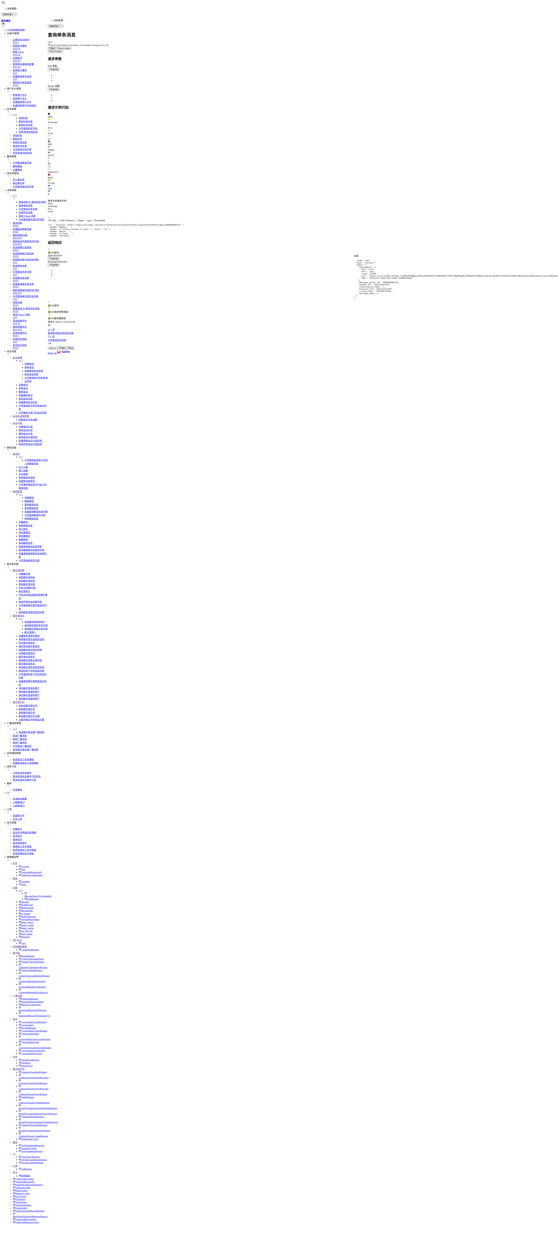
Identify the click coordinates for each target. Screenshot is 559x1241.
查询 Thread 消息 (27, 216)
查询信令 (17, 839)
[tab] (303, 115)
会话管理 (17, 358)
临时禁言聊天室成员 (29, 646)
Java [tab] (50, 209)
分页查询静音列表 (22, 163)
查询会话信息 (31, 374)
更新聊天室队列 (27, 712)
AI (14, 1154)
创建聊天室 (24, 574)
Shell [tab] (50, 203)
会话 (15, 1019)
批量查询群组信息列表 (36, 511)
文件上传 (17, 819)
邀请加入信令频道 (22, 846)
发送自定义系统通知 (23, 759)
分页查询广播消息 (22, 746)
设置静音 (17, 170)
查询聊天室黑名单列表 (36, 629)
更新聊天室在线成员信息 (31, 639)
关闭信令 (17, 836)
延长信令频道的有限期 (24, 832)
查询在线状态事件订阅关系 (27, 776)
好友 (15, 1057)
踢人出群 (23, 470)
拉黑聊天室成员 (27, 653)
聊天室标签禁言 (27, 657)
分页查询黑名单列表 (23, 186)
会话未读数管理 (21, 416)
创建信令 (17, 829)
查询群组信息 (31, 508)
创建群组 (29, 497)
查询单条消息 (26, 205)
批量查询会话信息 (33, 371)
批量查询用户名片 (22, 102)
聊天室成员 (18, 616)
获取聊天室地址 (27, 577)
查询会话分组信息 (28, 437)
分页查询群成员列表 (34, 515)
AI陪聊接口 (19, 802)
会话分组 (17, 423)
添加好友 (23, 118)
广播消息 (17, 996)
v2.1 (15, 114)
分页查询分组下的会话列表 (33, 413)
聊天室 (16, 953)
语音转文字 (18, 815)
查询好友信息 (26, 125)
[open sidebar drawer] (3, 2)
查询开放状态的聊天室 (30, 602)
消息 (15, 888)
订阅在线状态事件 (22, 773)
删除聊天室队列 (27, 709)
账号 (15, 863)
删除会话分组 (26, 433)
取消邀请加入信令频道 (24, 850)
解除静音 (17, 166)
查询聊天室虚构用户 (34, 622)
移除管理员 (24, 536)
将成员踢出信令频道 (23, 853)
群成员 (16, 454)
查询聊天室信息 (27, 581)
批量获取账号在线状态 (24, 105)
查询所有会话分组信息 (30, 444)
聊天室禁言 (24, 591)
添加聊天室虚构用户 (29, 688)
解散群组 (29, 501)
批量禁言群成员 (27, 481)
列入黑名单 (18, 179)
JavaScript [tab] (52, 206)
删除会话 (23, 392)
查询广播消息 (20, 742)
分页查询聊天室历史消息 (31, 219)
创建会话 (29, 364)
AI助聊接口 (19, 806)
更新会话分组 (26, 430)
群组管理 (17, 491)
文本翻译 (17, 790)
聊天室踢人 (30, 632)
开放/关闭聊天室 (27, 588)
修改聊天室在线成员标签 (31, 667)
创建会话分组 (26, 426)
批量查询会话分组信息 (30, 440)
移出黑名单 (18, 183)
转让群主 (23, 529)
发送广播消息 (20, 735)
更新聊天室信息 (27, 584)
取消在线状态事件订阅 (24, 780)
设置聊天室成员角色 (29, 636)
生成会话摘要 (20, 799)
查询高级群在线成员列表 (31, 550)
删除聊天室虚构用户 (29, 692)
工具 (15, 1166)
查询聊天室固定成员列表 (31, 612)
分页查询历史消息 (28, 209)
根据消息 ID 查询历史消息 (32, 202)
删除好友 (17, 139)
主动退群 (23, 474)
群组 (15, 878)
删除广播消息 (20, 739)
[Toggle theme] (3, 23)
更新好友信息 (26, 121)
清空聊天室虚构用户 (29, 695)
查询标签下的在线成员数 (31, 671)
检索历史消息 (26, 212)
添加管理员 (24, 532)
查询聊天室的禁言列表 (36, 625)
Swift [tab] (50, 211)
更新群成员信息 (27, 477)
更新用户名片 (20, 95)
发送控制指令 (20, 843)
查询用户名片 (20, 98)
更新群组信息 (31, 504)
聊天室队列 (18, 702)
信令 (15, 1172)
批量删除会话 (26, 395)
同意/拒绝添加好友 (28, 132)
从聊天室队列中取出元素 (31, 719)
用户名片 (17, 940)
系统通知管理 (20, 946)
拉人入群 (23, 467)
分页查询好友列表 (28, 128)
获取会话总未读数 (28, 420)
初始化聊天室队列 (28, 706)
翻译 (15, 1142)
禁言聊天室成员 (27, 643)
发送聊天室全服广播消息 (31, 732)
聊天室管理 (18, 570)
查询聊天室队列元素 (29, 716)
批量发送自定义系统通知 (25, 763)
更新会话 (29, 367)
